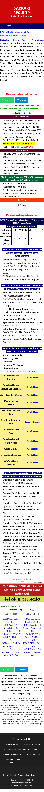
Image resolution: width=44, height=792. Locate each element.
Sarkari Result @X (12, 744)
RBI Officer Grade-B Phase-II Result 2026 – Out (11, 646)
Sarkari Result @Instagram (32, 749)
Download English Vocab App (21, 609)
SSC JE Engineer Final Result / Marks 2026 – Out (32, 652)
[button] (39, 26)
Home (5, 775)
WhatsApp (7, 100)
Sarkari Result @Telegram (32, 744)
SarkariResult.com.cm (21, 113)
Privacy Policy (23, 775)
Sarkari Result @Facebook (12, 754)
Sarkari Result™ (22, 10)
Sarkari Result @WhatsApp (12, 749)
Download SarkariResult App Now (22, 94)
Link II (36, 421)
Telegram (21, 100)
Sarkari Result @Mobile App (12, 761)
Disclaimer (35, 775)
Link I (28, 421)
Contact (13, 775)
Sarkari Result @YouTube (32, 754)
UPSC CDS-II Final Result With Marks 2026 (33, 637)
